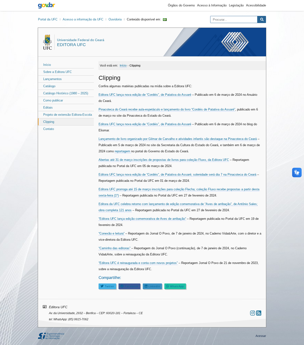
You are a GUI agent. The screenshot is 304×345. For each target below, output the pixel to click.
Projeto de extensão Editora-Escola (67, 114)
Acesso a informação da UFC (83, 19)
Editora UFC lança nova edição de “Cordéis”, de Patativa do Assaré (145, 94)
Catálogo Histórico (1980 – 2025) (65, 93)
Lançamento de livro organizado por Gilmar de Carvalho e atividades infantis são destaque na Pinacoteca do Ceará (178, 139)
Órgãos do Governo (181, 5)
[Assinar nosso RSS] (258, 313)
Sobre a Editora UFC (57, 72)
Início (47, 65)
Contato (48, 129)
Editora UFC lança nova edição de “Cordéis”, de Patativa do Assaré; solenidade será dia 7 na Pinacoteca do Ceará (177, 174)
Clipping (48, 122)
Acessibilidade (256, 5)
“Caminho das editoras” (115, 248)
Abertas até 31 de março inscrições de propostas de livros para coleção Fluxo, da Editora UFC (164, 160)
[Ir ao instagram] (252, 313)
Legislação (236, 5)
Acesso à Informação (212, 5)
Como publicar (53, 100)
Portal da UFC (47, 19)
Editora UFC (71, 44)
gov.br (46, 5)
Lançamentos (52, 79)
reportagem (123, 151)
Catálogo (49, 86)
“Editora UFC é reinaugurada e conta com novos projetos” (138, 263)
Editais (48, 107)
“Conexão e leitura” (111, 233)
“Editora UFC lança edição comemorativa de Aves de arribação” (142, 218)
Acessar (261, 336)
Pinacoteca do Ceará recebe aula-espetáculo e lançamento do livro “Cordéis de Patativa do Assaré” (167, 109)
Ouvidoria (115, 19)
